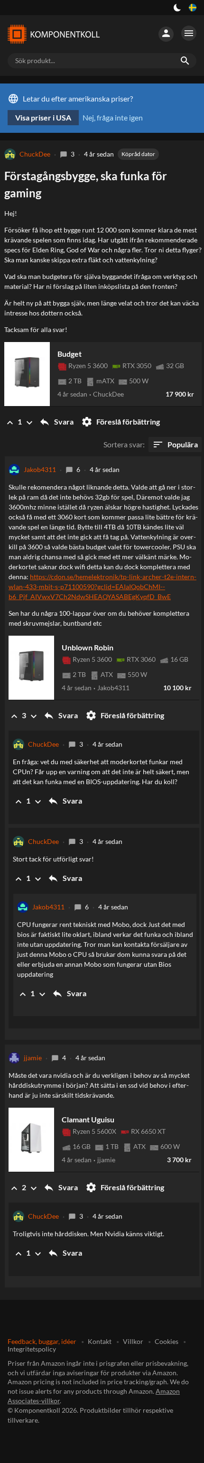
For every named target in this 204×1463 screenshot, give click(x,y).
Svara (56, 421)
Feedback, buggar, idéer (42, 1341)
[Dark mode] (177, 7)
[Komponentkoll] (53, 34)
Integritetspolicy (32, 1349)
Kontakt (99, 1341)
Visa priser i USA (43, 117)
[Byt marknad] (192, 7)
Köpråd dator (138, 153)
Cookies (166, 1341)
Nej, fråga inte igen (113, 117)
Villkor (133, 1341)
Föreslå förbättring (120, 421)
